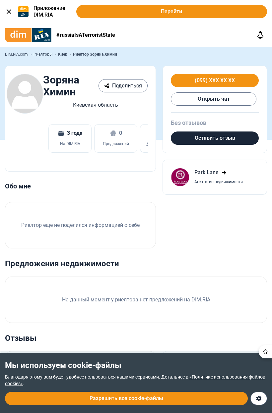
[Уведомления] (260, 35)
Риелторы (43, 54)
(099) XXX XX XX (215, 80)
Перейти (171, 11)
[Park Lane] (215, 177)
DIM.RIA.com (17, 54)
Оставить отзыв (215, 138)
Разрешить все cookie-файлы (126, 398)
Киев (63, 54)
